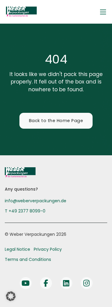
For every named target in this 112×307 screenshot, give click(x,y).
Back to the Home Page (56, 121)
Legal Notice (17, 249)
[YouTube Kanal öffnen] (26, 283)
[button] (11, 296)
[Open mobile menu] (103, 12)
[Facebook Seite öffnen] (46, 283)
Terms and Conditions (28, 259)
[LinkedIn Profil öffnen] (66, 283)
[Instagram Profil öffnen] (87, 283)
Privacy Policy (48, 249)
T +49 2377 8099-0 (25, 211)
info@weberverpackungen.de (35, 201)
